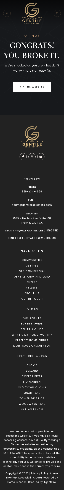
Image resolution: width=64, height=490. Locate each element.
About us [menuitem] (32, 293)
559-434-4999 (32, 191)
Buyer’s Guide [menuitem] (32, 323)
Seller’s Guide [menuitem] (32, 329)
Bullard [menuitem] (32, 371)
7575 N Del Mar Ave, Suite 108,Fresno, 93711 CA (32, 221)
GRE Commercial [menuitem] (32, 271)
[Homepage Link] (31, 13)
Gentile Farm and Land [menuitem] (32, 276)
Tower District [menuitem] (32, 398)
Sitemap (11, 477)
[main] (32, 57)
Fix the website (32, 86)
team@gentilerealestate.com (32, 205)
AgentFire (50, 482)
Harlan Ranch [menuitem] (32, 409)
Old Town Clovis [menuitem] (32, 387)
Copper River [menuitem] (32, 376)
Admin (54, 473)
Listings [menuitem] (32, 265)
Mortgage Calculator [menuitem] (32, 346)
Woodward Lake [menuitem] (32, 404)
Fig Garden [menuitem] (32, 381)
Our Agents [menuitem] (32, 318)
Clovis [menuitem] (32, 365)
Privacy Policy (40, 473)
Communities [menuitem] (32, 260)
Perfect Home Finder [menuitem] (32, 340)
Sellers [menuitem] (32, 287)
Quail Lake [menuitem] (32, 393)
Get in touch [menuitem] (32, 299)
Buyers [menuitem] (32, 282)
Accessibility (26, 477)
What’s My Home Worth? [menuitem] (32, 335)
